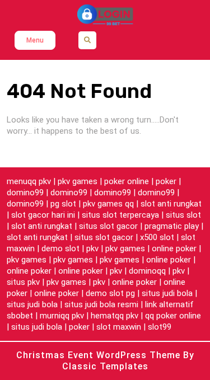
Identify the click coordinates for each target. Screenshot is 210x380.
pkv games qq (108, 204)
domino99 (25, 192)
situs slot (183, 215)
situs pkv (23, 282)
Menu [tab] (35, 40)
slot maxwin (118, 327)
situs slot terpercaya (120, 215)
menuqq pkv (29, 181)
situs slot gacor (108, 226)
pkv (92, 248)
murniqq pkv (62, 316)
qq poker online (173, 316)
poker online (126, 181)
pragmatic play (171, 226)
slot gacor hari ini (43, 215)
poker (166, 181)
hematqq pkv (114, 316)
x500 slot (157, 237)
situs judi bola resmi (101, 304)
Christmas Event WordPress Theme (99, 355)
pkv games (77, 181)
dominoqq (147, 271)
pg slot (63, 204)
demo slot (60, 248)
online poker (174, 248)
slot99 (159, 327)
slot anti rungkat (171, 204)
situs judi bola (167, 293)
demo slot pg (110, 293)
